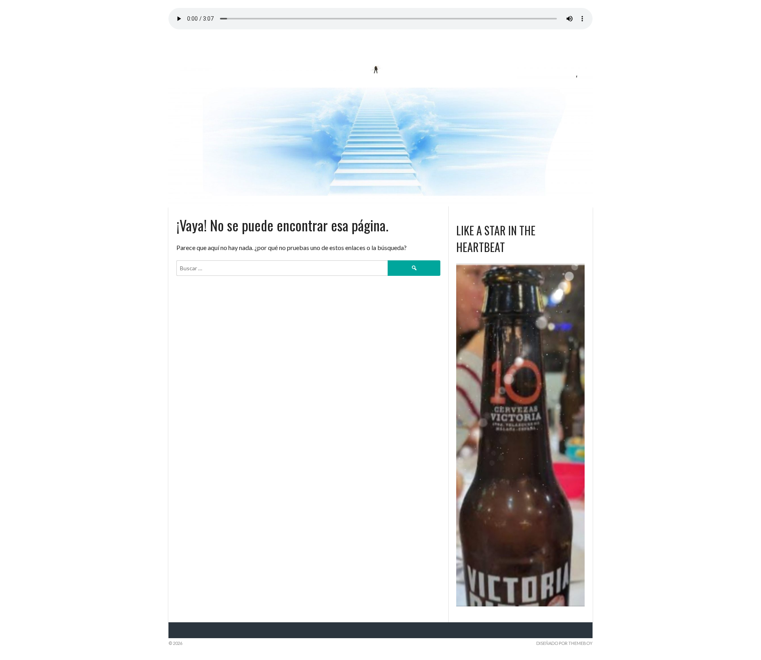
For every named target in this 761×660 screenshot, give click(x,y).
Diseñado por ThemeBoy (564, 643)
